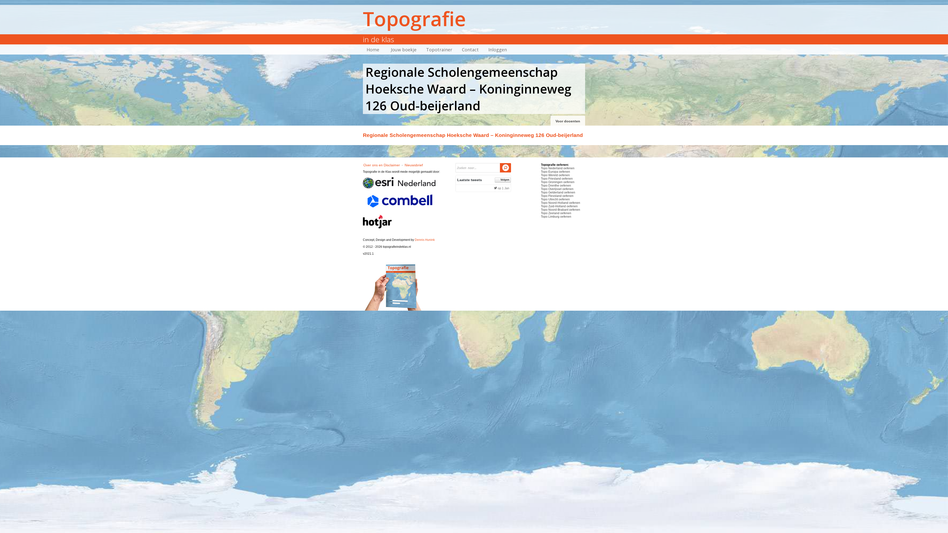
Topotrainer (439, 50)
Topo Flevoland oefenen (557, 196)
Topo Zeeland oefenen (556, 213)
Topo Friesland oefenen (557, 178)
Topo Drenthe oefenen (556, 185)
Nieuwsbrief (414, 165)
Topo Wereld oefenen (555, 175)
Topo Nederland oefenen (557, 168)
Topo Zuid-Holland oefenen (559, 206)
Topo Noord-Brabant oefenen (560, 209)
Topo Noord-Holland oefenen (560, 203)
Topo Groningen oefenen (557, 182)
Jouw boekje (403, 50)
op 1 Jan (503, 188)
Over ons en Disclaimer (381, 165)
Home (373, 50)
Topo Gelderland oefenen (558, 192)
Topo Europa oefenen (555, 171)
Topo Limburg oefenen (556, 216)
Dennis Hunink (425, 240)
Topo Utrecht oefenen (555, 199)
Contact (470, 50)
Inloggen (497, 50)
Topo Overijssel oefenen (557, 189)
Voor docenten (567, 121)
